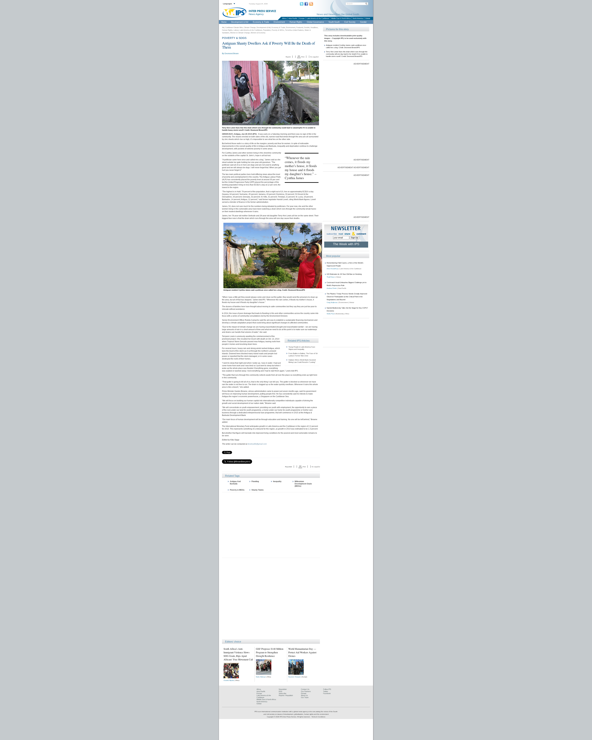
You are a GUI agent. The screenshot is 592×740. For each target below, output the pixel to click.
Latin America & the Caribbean (318, 18)
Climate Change (250, 27)
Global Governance (315, 22)
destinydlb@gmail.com (257, 444)
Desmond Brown (232, 53)
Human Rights (296, 22)
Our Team (304, 697)
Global (367, 18)
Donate (303, 693)
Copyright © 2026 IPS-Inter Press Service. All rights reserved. (289, 717)
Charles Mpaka (229, 680)
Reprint (288, 57)
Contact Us (305, 689)
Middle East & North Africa (341, 18)
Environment (279, 22)
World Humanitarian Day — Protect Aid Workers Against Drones (302, 652)
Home (223, 22)
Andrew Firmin (332, 288)
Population (267, 30)
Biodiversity (340, 314)
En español (314, 57)
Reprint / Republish (286, 695)
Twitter (325, 691)
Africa (284, 18)
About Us (304, 695)
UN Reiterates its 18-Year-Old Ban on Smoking (344, 274)
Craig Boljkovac (332, 302)
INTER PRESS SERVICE (262, 11)
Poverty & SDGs (278, 30)
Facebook (327, 693)
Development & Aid (239, 22)
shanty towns (257, 490)
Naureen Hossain (294, 677)
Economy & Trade (261, 22)
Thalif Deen (331, 277)
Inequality (277, 481)
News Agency (256, 14)
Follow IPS (327, 689)
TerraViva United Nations (294, 30)
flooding (255, 481)
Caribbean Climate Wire (234, 27)
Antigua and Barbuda (235, 482)
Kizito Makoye (261, 677)
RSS (280, 691)
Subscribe (282, 693)
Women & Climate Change (240, 33)
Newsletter (283, 689)
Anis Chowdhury (332, 268)
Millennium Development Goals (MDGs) (303, 483)
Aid (223, 27)
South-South (334, 22)
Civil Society (350, 22)
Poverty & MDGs (237, 490)
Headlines (314, 27)
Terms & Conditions (318, 717)
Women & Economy (258, 33)
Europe (302, 18)
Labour (236, 30)
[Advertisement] (271, 524)
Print (302, 57)
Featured (299, 27)
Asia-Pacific (292, 18)
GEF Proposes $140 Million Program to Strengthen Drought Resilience (269, 652)
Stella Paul (330, 314)
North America (358, 18)
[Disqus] (271, 599)
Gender (363, 22)
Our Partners (306, 691)
